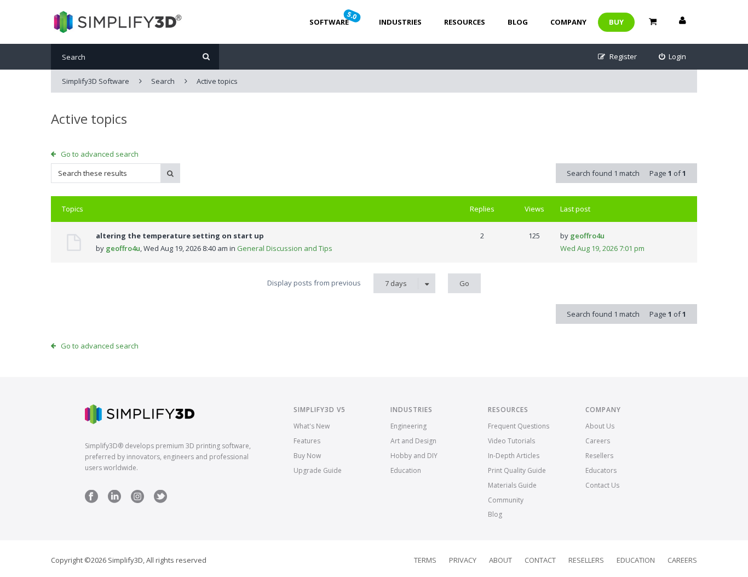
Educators (601, 470)
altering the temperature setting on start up (180, 236)
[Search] (206, 57)
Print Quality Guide (517, 470)
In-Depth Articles (513, 455)
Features (307, 440)
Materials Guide (512, 485)
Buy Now (307, 455)
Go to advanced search (100, 154)
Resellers (599, 455)
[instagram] (137, 500)
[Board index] (116, 22)
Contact (540, 560)
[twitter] (160, 500)
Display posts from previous (337, 283)
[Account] (682, 22)
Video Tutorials (511, 440)
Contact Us (602, 485)
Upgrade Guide (318, 470)
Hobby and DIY (414, 455)
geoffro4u (123, 248)
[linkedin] (114, 500)
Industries (400, 22)
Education (405, 470)
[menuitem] (673, 57)
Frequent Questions (518, 426)
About (500, 560)
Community (505, 500)
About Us (599, 426)
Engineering (408, 426)
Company (568, 22)
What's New (312, 426)
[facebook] (91, 500)
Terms (425, 560)
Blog (518, 22)
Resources (464, 22)
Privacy (462, 560)
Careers (597, 440)
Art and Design (413, 440)
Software (334, 18)
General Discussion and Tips (284, 248)
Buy (616, 22)
